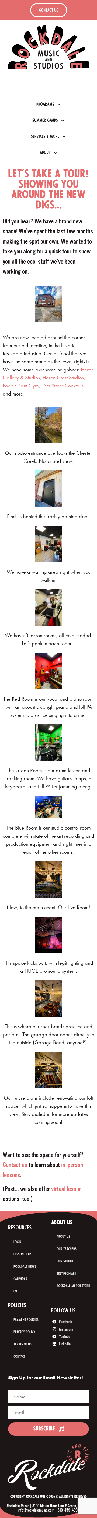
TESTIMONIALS (66, 1273)
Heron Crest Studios (63, 377)
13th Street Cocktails (62, 385)
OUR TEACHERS (67, 1249)
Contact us (15, 1165)
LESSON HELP (22, 1254)
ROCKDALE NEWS (24, 1267)
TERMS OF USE (23, 1344)
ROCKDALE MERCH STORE (73, 1286)
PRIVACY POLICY (24, 1332)
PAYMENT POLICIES (26, 1320)
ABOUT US (63, 1237)
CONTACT (19, 1357)
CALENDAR (20, 1279)
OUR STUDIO (65, 1261)
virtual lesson (66, 1189)
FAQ (15, 1291)
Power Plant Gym (21, 385)
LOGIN (17, 1242)
